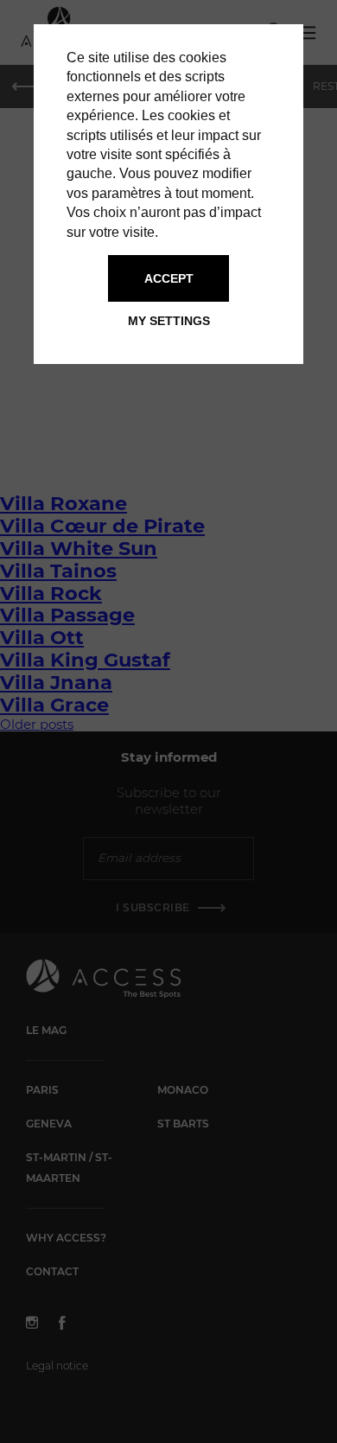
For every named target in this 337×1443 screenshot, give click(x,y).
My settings (169, 321)
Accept (169, 278)
